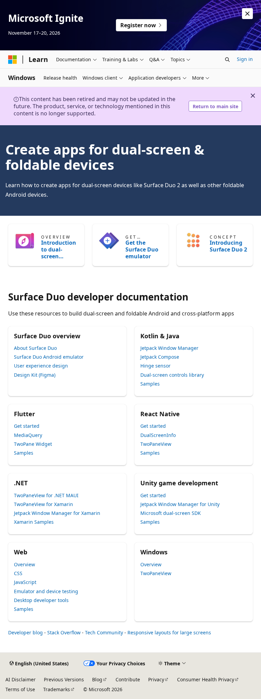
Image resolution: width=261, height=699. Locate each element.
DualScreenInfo (158, 435)
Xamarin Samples (34, 522)
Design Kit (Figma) (34, 375)
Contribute (128, 679)
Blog (97, 679)
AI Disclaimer (20, 679)
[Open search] (227, 59)
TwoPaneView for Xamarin (43, 504)
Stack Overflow (64, 632)
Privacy (156, 679)
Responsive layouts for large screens (169, 632)
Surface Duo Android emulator (49, 357)
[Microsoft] (12, 59)
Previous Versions (64, 679)
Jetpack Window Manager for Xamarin (57, 513)
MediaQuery (28, 435)
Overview (24, 564)
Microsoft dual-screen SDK (170, 513)
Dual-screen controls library (172, 375)
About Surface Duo (35, 348)
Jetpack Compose (159, 357)
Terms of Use (20, 689)
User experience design (41, 365)
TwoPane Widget (33, 444)
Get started (26, 426)
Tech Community (104, 632)
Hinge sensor (155, 365)
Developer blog (25, 632)
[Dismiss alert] (247, 13)
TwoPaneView (155, 444)
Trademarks (56, 689)
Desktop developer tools (41, 600)
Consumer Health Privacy (205, 679)
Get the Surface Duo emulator (141, 249)
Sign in (245, 59)
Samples (150, 383)
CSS (18, 573)
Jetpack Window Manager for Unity (180, 504)
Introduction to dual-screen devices (58, 249)
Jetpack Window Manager (169, 348)
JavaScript (25, 582)
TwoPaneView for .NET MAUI (46, 495)
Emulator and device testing (46, 591)
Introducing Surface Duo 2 (228, 246)
